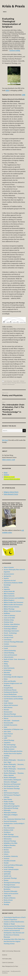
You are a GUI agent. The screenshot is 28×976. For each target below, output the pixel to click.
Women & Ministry (9, 898)
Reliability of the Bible (10, 843)
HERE (7, 90)
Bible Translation (9, 593)
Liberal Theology (9, 740)
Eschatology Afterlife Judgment (13, 677)
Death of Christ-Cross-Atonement (14, 659)
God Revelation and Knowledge (13, 698)
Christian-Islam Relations (12, 624)
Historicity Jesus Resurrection (13, 716)
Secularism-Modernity (11, 856)
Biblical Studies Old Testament (13, 604)
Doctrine (6, 666)
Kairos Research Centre (11, 494)
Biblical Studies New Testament (13, 602)
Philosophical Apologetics (12, 806)
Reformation (8, 839)
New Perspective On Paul (11, 786)
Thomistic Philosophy (10, 891)
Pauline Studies (8, 801)
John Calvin (7, 731)
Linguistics (7, 742)
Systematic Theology (10, 878)
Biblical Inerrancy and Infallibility (14, 598)
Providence (7, 832)
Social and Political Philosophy (13, 865)
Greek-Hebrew (8, 703)
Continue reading (14, 50)
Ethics (6, 679)
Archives (6, 475)
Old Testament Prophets (11, 793)
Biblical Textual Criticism (11, 607)
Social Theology (9, 867)
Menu (4, 11)
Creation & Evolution (10, 646)
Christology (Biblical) (10, 628)
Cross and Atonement (10, 655)
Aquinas (6, 578)
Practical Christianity (10, 821)
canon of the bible (9, 618)
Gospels (6, 701)
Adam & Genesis (9, 567)
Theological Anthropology (12, 882)
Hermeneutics (10, 384)
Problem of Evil (8, 830)
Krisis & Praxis (13, 6)
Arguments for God (10, 580)
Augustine (7, 589)
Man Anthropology (9, 744)
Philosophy (7, 810)
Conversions (7, 639)
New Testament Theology (12, 788)
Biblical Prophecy (9, 600)
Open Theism (8, 799)
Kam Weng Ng (8, 381)
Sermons (6, 858)
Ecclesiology (7, 670)
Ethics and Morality (10, 681)
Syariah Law (7, 876)
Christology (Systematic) (11, 631)
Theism (6, 880)
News (5, 790)
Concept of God (8, 637)
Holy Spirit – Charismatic (11, 720)
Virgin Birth (7, 895)
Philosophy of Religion (11, 815)
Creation (6, 644)
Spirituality (7, 874)
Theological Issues (9, 885)
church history (8, 635)
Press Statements (9, 828)
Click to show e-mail (8, 459)
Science (6, 854)
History (6, 718)
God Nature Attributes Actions (13, 696)
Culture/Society (8, 657)
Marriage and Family (10, 747)
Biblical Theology (11, 382)
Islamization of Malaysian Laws (13, 729)
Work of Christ (8, 900)
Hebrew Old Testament (11, 705)
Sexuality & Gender (10, 860)
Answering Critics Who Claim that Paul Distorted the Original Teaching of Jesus (14, 941)
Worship (6, 904)
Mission (6, 758)
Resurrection (8, 847)
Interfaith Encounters (10, 725)
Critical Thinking (9, 653)
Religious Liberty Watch (11, 492)
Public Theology (9, 834)
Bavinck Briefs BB (9, 591)
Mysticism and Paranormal (12, 784)
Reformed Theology (10, 841)
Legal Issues (7, 736)
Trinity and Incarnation (11, 893)
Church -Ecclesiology (10, 633)
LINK (23, 95)
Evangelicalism (8, 688)
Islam (5, 727)
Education (7, 672)
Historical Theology (10, 714)
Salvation (7, 852)
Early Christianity (9, 668)
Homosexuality (8, 723)
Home (5, 472)
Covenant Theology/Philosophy (13, 642)
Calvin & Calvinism (9, 615)
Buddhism (7, 613)
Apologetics (7, 576)
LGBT (5, 738)
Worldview (7, 902)
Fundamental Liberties (11, 692)
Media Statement (9, 749)
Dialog (6, 663)
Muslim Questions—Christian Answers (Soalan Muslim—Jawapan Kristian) (14, 543)
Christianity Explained (11, 626)
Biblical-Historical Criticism (12, 611)
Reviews (6, 850)
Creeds (6, 648)
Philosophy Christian (10, 812)
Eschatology (7, 674)
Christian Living (9, 620)
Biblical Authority (9, 596)
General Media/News (10, 694)
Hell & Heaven (8, 707)
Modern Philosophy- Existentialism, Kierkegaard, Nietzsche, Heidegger (12, 780)
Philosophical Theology (11, 808)
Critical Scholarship (10, 650)
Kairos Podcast (8, 734)
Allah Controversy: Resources (11, 951)
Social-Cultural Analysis (11, 869)
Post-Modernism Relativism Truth (14, 819)
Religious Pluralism (10, 845)
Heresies (6, 709)
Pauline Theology (9, 804)
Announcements (9, 574)
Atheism (6, 587)
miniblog (6, 755)
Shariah (6, 863)
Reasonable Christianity (11, 836)
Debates (6, 661)
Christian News (8, 622)
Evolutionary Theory (10, 690)
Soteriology (7, 871)
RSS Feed (5, 440)
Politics (6, 817)
